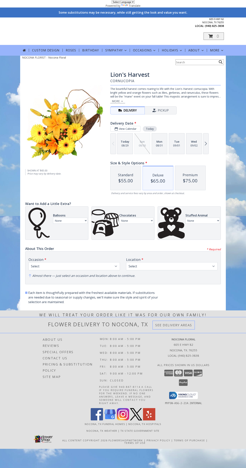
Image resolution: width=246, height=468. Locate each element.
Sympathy (114, 50)
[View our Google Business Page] (110, 419)
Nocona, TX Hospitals (144, 424)
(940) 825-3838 (214, 26)
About (194, 50)
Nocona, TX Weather (101, 430)
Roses (71, 50)
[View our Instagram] (123, 419)
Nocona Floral (57, 31)
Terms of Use (135, 443)
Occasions (142, 50)
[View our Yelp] (149, 419)
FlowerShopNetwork (126, 440)
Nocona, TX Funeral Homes (105, 424)
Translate (134, 5)
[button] (214, 36)
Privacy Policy (158, 440)
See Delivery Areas (173, 325)
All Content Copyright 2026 (85, 440)
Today (150, 129)
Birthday (90, 50)
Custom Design (45, 50)
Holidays (170, 50)
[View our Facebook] (97, 419)
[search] (221, 62)
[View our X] (136, 419)
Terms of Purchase (189, 440)
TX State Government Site (140, 430)
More (214, 50)
